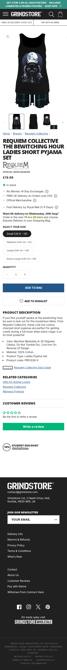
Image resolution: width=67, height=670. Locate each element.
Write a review (33, 426)
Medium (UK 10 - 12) (21, 242)
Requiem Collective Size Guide (32, 367)
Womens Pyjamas (13, 391)
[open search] (51, 14)
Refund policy (22, 656)
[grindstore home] (33, 486)
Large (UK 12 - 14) (20, 251)
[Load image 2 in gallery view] (33, 121)
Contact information (33, 663)
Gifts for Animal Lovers (16, 381)
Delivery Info (15, 533)
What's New (14, 556)
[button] (61, 14)
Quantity (9, 267)
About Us (13, 575)
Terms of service (22, 660)
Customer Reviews (18, 580)
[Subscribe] (55, 519)
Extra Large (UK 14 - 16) (23, 259)
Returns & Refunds (18, 539)
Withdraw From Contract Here (25, 592)
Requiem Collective (14, 386)
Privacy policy (44, 656)
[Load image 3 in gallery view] (50, 121)
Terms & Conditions (19, 550)
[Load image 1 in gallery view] (16, 121)
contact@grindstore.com (22, 491)
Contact (12, 569)
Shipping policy (45, 660)
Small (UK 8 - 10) (17, 233)
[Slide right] (63, 122)
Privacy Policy (16, 545)
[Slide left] (4, 122)
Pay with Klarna (16, 586)
